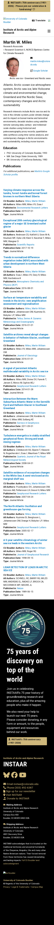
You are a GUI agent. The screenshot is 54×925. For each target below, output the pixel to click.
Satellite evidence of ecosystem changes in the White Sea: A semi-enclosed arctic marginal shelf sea (26, 475)
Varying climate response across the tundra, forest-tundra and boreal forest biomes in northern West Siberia (25, 193)
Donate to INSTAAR (18, 798)
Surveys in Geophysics (28, 423)
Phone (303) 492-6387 (20, 787)
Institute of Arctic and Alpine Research (19, 31)
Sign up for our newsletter (20, 791)
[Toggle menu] (49, 31)
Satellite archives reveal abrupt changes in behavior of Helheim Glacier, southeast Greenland (26, 337)
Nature (20, 588)
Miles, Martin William (35, 201)
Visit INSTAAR (14, 794)
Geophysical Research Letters (31, 386)
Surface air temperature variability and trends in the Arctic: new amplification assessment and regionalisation (25, 300)
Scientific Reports (25, 244)
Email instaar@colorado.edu (22, 784)
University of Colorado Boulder (18, 880)
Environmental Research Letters (32, 207)
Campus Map (37, 887)
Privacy (6, 887)
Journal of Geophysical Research (33, 554)
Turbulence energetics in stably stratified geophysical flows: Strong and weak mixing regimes (26, 438)
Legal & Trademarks (20, 887)
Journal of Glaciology (27, 355)
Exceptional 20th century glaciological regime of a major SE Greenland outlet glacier (25, 223)
